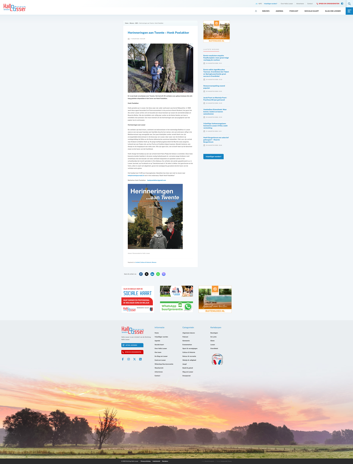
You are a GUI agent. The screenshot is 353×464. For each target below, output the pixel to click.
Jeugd (184, 364)
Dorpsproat (186, 376)
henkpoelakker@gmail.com (156, 180)
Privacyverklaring (145, 461)
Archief (137, 262)
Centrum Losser (160, 360)
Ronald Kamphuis (209, 461)
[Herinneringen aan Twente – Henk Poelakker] (160, 68)
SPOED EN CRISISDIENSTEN (329, 3)
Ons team (158, 352)
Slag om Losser (333, 11)
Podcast (293, 11)
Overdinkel (214, 348)
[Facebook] (122, 359)
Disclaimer (165, 461)
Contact (310, 3)
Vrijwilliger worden (161, 337)
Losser (212, 345)
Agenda (279, 11)
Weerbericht (159, 368)
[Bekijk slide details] (216, 31)
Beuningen (214, 333)
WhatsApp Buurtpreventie (164, 364)
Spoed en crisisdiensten (133, 352)
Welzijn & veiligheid (189, 360)
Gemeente (186, 341)
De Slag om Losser (161, 356)
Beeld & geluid (187, 368)
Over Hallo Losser (287, 3)
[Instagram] (128, 359)
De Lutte (213, 337)
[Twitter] (134, 359)
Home (257, 11)
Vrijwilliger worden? (213, 156)
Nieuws (265, 11)
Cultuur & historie (145, 262)
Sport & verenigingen (189, 348)
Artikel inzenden (131, 345)
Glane (212, 341)
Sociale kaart (311, 11)
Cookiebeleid (156, 461)
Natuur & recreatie (189, 356)
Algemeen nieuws (188, 333)
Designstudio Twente (226, 461)
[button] (349, 4)
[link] (342, 3)
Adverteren (300, 3)
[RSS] (140, 359)
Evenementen (187, 345)
